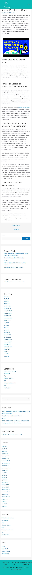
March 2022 (7, 332)
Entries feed (5, 548)
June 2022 (6, 325)
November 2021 (8, 342)
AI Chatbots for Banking (10, 371)
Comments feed (6, 551)
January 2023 (7, 308)
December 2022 (8, 310)
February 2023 (7, 306)
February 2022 (7, 334)
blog (5, 375)
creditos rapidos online (24, 107)
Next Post (16, 229)
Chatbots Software (8, 378)
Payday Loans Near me (9, 383)
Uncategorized (5, 12)
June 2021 (6, 353)
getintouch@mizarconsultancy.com (26, 563)
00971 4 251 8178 (6, 563)
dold (5, 380)
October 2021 (7, 344)
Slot (5, 385)
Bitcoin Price (7, 373)
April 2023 (6, 301)
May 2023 (6, 298)
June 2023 (6, 296)
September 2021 (8, 346)
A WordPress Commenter (10, 282)
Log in (3, 546)
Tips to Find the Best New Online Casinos (14, 258)
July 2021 (6, 351)
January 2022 (7, 337)
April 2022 (6, 330)
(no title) (6, 260)
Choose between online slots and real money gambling (15, 420)
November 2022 (8, 313)
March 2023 (7, 303)
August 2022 (7, 320)
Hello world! (21, 282)
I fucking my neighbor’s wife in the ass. (13, 267)
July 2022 (6, 322)
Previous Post (16, 225)
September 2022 (8, 318)
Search (3, 235)
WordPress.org (5, 553)
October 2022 (7, 315)
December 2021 (8, 339)
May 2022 (6, 327)
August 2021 (7, 349)
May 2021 (6, 356)
